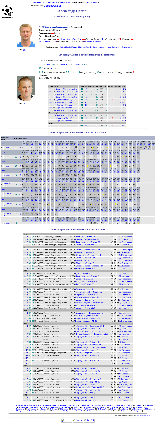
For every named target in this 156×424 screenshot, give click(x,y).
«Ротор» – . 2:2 (84, 284)
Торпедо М (78, 64)
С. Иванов (123, 337)
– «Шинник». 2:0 (88, 345)
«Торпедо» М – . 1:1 (87, 295)
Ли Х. (76, 407)
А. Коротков (86, 407)
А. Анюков (139, 407)
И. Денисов (64, 409)
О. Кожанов (114, 407)
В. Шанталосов (125, 237)
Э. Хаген (44, 407)
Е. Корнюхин (124, 295)
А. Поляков (124, 334)
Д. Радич (123, 355)
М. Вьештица (96, 405)
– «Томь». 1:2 (86, 397)
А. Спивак (107, 405)
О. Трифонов (118, 405)
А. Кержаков (23, 407)
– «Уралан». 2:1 (85, 252)
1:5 (134, 201)
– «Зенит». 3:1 (87, 337)
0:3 (59, 144)
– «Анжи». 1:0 (84, 289)
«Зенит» (7, 148)
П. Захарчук (124, 284)
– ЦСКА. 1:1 (84, 279)
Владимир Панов (91, 2)
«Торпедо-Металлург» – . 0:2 (93, 347)
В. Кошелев (124, 300)
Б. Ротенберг (33, 411)
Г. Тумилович (125, 313)
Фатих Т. (79, 411)
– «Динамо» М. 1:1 (86, 258)
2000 (50, 97)
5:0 (79, 154)
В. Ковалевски (125, 331)
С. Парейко (124, 374)
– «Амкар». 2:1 (87, 392)
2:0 (32, 144)
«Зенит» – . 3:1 (87, 353)
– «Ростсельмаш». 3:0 (87, 250)
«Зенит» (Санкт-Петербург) (66, 89)
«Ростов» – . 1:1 (87, 400)
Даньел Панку (65, 2)
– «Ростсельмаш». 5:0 (89, 313)
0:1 (36, 144)
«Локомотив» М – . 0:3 (90, 387)
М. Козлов (124, 409)
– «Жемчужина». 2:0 (87, 239)
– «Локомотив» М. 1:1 (90, 326)
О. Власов (45, 411)
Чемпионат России (37, 2)
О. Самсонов (102, 411)
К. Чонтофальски (49, 405)
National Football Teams (68, 47)
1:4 (94, 163)
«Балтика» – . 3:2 (85, 268)
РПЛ (24, 49)
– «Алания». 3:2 (87, 355)
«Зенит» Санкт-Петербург (70, 39)
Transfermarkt (127, 47)
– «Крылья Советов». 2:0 (89, 266)
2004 (50, 102)
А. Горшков (138, 411)
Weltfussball (87, 47)
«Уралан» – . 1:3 (87, 318)
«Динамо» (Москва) (63, 100)
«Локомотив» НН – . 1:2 (88, 292)
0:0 (27, 144)
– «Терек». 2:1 (87, 384)
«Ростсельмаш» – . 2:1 (87, 276)
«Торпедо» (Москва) (63, 102)
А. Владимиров (125, 242)
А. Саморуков (125, 263)
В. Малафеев (124, 353)
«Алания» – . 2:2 (87, 382)
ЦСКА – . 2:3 (86, 321)
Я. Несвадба (102, 409)
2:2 (75, 144)
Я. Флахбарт (76, 409)
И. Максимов (125, 411)
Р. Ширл (138, 405)
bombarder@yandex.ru (143, 415)
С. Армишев (124, 252)
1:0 (23, 144)
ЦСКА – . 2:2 (84, 273)
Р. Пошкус (113, 409)
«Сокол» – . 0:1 (87, 316)
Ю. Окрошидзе (125, 318)
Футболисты (52, 2)
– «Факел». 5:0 (85, 308)
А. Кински (123, 390)
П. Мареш (129, 405)
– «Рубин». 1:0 (87, 342)
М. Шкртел (73, 405)
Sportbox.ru (116, 47)
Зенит (48, 64)
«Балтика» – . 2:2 (85, 237)
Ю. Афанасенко (125, 260)
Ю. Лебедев (90, 411)
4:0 (23, 191)
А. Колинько (124, 361)
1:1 (44, 144)
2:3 (134, 154)
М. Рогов (148, 409)
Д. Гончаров (124, 273)
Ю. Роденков (68, 411)
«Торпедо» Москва (93, 41)
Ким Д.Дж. (54, 407)
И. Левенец (124, 392)
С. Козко (122, 342)
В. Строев (53, 409)
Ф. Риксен (42, 409)
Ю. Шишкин (124, 266)
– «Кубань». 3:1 (87, 329)
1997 (50, 89)
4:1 (138, 191)
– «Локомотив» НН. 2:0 (88, 297)
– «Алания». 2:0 (85, 260)
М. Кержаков (21, 411)
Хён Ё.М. (34, 407)
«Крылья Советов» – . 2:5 (91, 334)
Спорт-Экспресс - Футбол (102, 47)
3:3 (122, 181)
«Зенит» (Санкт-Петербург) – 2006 (28, 405)
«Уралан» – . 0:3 (85, 263)
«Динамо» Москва (46, 41)
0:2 (56, 144)
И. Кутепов (124, 276)
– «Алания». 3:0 (87, 371)
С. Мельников (89, 409)
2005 (50, 105)
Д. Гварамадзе (125, 303)
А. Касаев (56, 411)
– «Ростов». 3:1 (87, 368)
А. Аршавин (149, 405)
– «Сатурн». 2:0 (87, 390)
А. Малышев (124, 345)
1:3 (110, 154)
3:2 (114, 144)
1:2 (36, 154)
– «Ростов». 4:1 (87, 361)
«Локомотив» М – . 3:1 (88, 255)
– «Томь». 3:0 (86, 374)
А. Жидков (123, 289)
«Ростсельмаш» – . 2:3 (87, 242)
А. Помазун (124, 268)
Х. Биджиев (124, 245)
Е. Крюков (123, 239)
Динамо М (63, 64)
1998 (50, 92)
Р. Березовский (125, 379)
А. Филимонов (125, 281)
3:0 (40, 154)
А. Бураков (32, 409)
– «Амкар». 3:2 (87, 350)
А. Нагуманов (137, 409)
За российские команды (52, 5)
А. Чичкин (123, 368)
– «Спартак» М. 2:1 (89, 331)
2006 (50, 108)
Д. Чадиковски (127, 407)
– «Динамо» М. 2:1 (89, 379)
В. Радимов (62, 405)
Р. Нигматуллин (125, 255)
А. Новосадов (125, 279)
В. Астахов (123, 347)
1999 (50, 94)
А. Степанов (124, 350)
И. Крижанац (84, 405)
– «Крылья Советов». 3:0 (89, 303)
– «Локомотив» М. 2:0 (88, 245)
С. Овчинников (125, 326)
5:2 (48, 191)
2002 (50, 100)
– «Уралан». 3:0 (85, 300)
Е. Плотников (125, 316)
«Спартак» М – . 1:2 (87, 305)
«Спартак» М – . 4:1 (87, 281)
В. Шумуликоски (100, 407)
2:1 (48, 144)
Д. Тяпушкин (124, 258)
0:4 (110, 201)
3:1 (90, 154)
